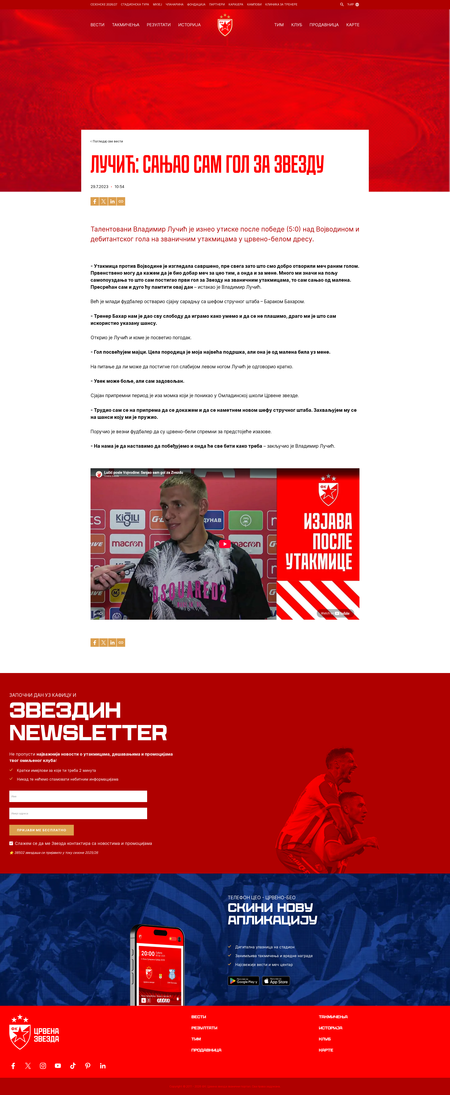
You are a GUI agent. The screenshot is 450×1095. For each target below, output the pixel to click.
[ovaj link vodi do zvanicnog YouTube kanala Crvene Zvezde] (58, 1065)
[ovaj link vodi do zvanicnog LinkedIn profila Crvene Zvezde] (102, 1065)
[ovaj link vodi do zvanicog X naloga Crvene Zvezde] (28, 1065)
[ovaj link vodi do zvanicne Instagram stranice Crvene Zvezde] (43, 1065)
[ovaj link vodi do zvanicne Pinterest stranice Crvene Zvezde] (87, 1065)
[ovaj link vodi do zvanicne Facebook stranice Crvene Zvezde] (13, 1065)
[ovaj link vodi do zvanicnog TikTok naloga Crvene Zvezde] (72, 1065)
